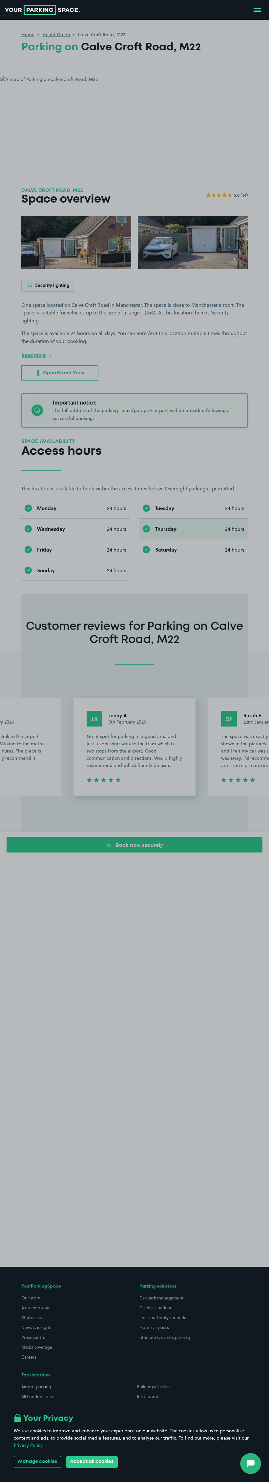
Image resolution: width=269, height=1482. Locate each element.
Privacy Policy (28, 1445)
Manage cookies (37, 1462)
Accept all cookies (92, 1462)
